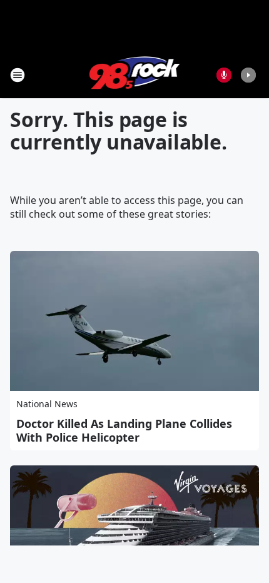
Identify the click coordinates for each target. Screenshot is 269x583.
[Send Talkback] (223, 75)
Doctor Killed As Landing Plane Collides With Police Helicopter (124, 430)
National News (47, 404)
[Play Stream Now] (248, 75)
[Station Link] (135, 74)
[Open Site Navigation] (17, 75)
